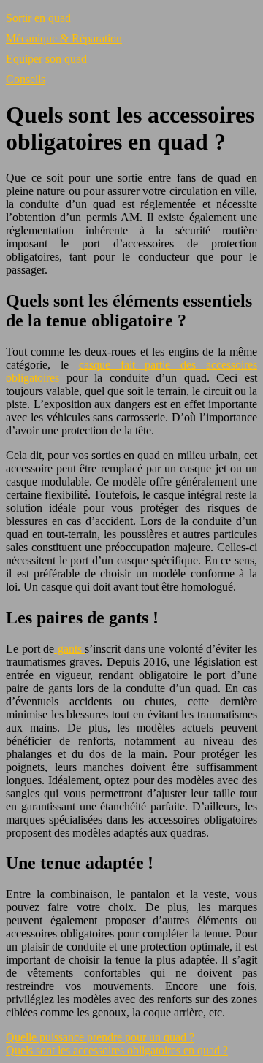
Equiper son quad (46, 59)
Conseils (25, 79)
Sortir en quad (38, 18)
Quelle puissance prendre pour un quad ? (100, 1037)
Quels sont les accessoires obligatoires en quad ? (117, 1050)
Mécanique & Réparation (64, 38)
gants (69, 648)
